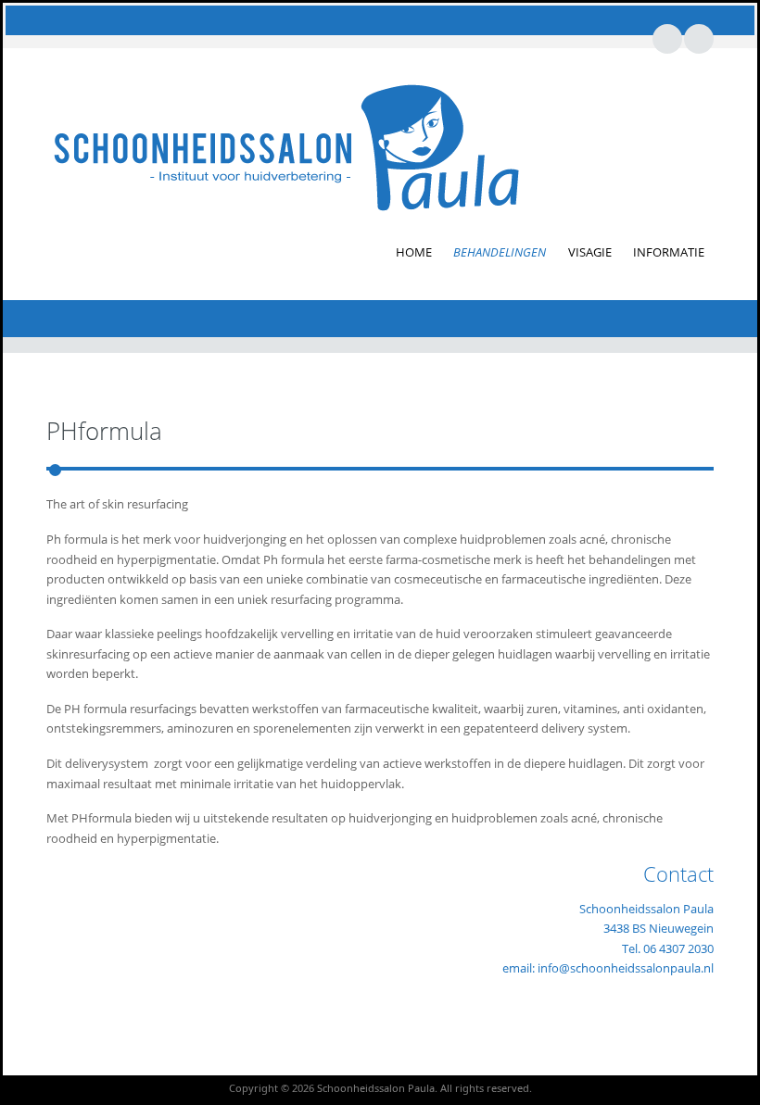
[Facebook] (666, 38)
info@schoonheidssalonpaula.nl (626, 968)
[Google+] (698, 38)
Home (414, 252)
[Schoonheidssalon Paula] (285, 147)
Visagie (590, 252)
